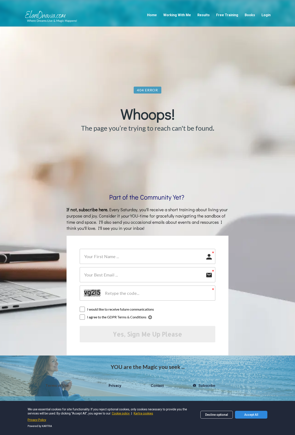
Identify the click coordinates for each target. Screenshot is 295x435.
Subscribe (206, 385)
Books (250, 15)
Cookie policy (121, 413)
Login (266, 15)
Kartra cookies (143, 413)
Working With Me (177, 15)
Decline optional (216, 414)
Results (203, 15)
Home (152, 15)
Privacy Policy (37, 420)
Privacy (115, 386)
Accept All (251, 414)
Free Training (227, 15)
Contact (157, 385)
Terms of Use (57, 386)
